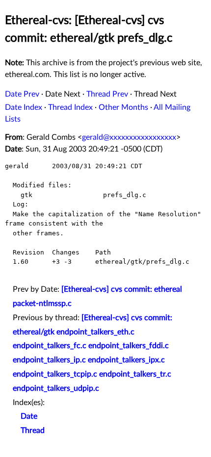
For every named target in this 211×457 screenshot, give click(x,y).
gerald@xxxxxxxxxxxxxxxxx (129, 137)
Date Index (23, 107)
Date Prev (22, 94)
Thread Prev (107, 94)
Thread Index (70, 107)
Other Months (123, 107)
